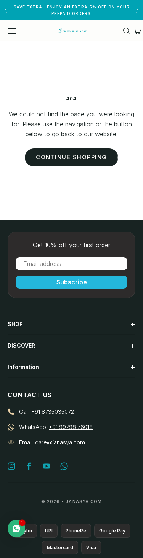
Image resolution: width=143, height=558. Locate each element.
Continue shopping (71, 157)
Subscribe (71, 282)
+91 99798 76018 (71, 427)
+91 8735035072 (52, 411)
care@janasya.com (60, 442)
